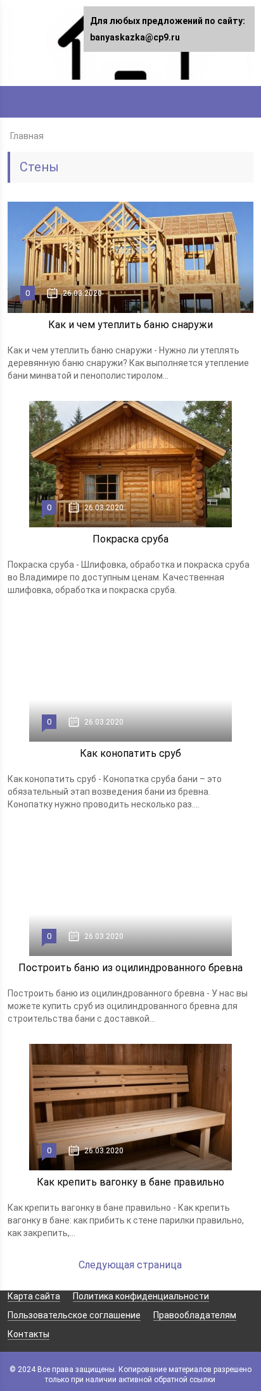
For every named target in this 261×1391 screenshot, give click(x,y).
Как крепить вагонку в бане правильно (130, 1182)
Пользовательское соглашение (74, 1315)
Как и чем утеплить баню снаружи (130, 325)
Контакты (28, 1334)
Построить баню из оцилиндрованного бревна (130, 968)
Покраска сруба (130, 539)
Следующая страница (130, 1265)
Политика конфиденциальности (141, 1296)
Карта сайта (34, 1296)
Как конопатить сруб (130, 753)
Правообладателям (194, 1315)
